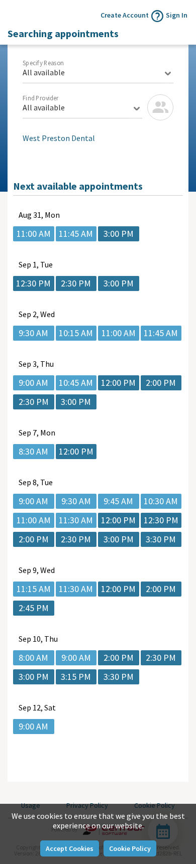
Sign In (176, 15)
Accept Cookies (69, 848)
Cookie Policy (130, 848)
